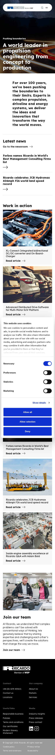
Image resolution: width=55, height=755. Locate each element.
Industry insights (37, 714)
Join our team (11, 649)
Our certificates (10, 726)
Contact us (8, 693)
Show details (39, 402)
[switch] (47, 372)
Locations (7, 697)
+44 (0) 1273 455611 (12, 689)
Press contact (35, 722)
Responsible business (13, 714)
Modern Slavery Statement (10, 731)
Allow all (27, 412)
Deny (27, 431)
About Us (33, 689)
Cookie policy (9, 747)
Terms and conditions (13, 722)
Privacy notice (33, 747)
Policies (6, 718)
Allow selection (27, 421)
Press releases (36, 718)
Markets (33, 693)
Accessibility (32, 751)
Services (33, 697)
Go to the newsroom (15, 146)
